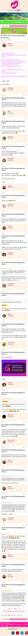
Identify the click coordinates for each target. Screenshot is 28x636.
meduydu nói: (6, 299)
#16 (25, 467)
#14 (25, 422)
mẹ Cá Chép (11, 342)
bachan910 (10, 158)
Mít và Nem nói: (6, 502)
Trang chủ (3, 625)
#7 (25, 211)
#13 (25, 390)
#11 (25, 321)
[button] (1, 22)
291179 (9, 314)
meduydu (10, 252)
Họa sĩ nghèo (11, 440)
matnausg (10, 136)
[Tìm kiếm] (26, 22)
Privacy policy (18, 624)
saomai (3, 39)
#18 (25, 525)
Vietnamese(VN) (5, 623)
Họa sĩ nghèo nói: (6, 476)
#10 (25, 291)
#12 (25, 349)
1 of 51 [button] (9, 608)
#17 (25, 493)
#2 (25, 95)
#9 (25, 259)
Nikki (9, 111)
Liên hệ (2, 624)
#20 (25, 582)
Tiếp (15, 608)
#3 (25, 118)
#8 (25, 233)
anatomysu (11, 88)
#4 (25, 143)
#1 (25, 50)
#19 (25, 562)
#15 (25, 447)
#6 (25, 192)
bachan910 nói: (6, 398)
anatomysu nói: (6, 268)
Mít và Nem (11, 415)
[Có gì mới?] (23, 22)
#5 (25, 165)
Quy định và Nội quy (9, 624)
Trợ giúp (25, 624)
